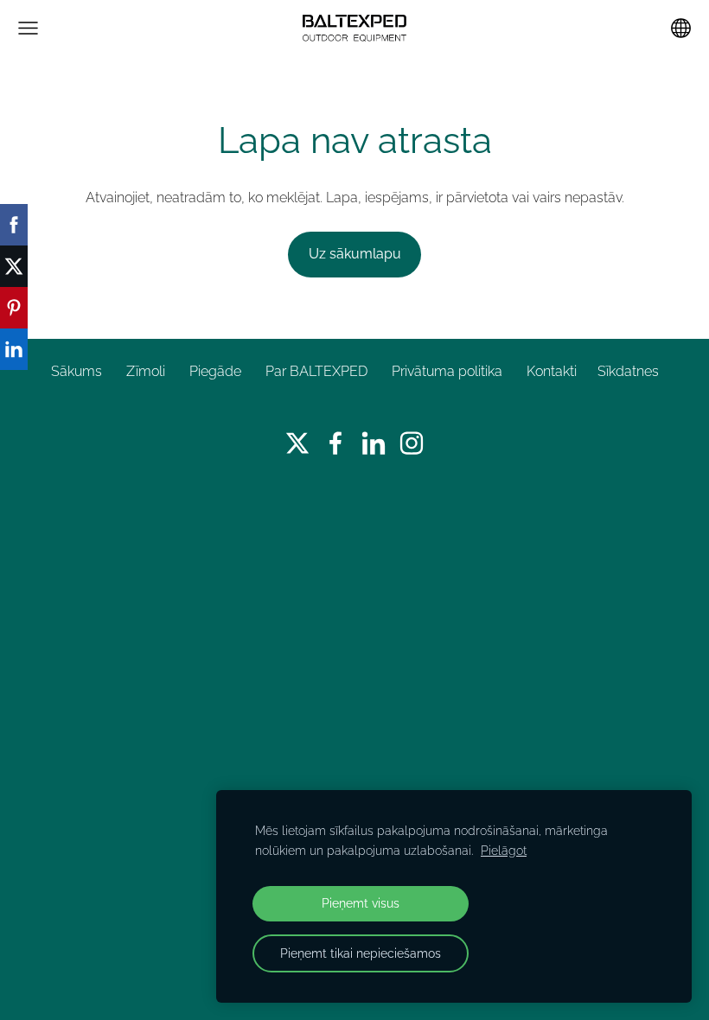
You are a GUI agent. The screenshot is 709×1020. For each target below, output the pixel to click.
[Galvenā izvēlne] (28, 28)
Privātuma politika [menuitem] (447, 371)
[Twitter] (297, 443)
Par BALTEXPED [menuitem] (316, 371)
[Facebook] (335, 443)
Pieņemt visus (360, 903)
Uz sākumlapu (355, 253)
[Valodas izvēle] (681, 28)
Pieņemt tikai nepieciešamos (360, 953)
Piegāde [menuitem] (215, 371)
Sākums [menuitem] (76, 371)
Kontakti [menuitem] (552, 371)
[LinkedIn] (373, 443)
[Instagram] (411, 443)
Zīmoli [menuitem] (145, 371)
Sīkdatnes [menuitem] (628, 371)
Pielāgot (504, 850)
